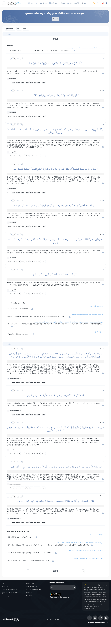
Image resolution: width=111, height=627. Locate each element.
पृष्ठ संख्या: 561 (7, 344)
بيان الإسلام (29, 592)
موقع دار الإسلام (30, 583)
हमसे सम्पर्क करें (5, 597)
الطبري (31, 82)
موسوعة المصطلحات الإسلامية (33, 589)
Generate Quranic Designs (9, 589)
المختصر (18, 82)
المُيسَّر (13, 82)
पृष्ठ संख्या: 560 (7, 34)
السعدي (22, 82)
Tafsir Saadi (29, 595)
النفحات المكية (37, 82)
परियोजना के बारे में (6, 586)
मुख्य (3, 583)
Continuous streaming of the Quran (10, 593)
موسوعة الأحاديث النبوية (32, 586)
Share (54, 19)
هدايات (43, 82)
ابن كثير (27, 82)
